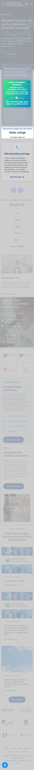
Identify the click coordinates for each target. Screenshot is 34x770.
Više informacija (17, 177)
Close (28, 82)
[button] (32, 4)
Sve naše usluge (17, 137)
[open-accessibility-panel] (5, 765)
